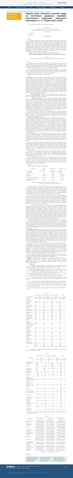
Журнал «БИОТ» (53, 7)
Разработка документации (21, 7)
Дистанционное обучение (41, 7)
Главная (8, 10)
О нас (45, 2)
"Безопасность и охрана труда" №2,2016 (23, 10)
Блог (38, 2)
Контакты (41, 2)
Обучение (9, 7)
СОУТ (31, 7)
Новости (34, 2)
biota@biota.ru (14, 18)
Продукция (62, 7)
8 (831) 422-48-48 (62, 2)
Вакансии (30, 2)
